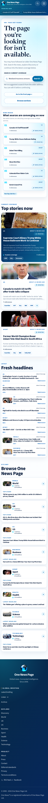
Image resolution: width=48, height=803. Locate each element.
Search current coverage (15, 73)
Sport (15, 572)
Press (3, 759)
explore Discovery (29, 64)
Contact (4, 763)
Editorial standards (8, 767)
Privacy (4, 771)
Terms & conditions (8, 775)
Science (16, 614)
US (13, 529)
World (15, 483)
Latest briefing (6, 692)
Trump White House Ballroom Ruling (34, 12)
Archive (4, 702)
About (3, 755)
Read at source (41, 381)
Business (16, 552)
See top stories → (10, 194)
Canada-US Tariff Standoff (11, 12)
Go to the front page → (24, 94)
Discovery (5, 713)
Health (15, 595)
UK (13, 506)
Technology (18, 636)
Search (38, 78)
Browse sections (24, 100)
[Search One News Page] (37, 3)
